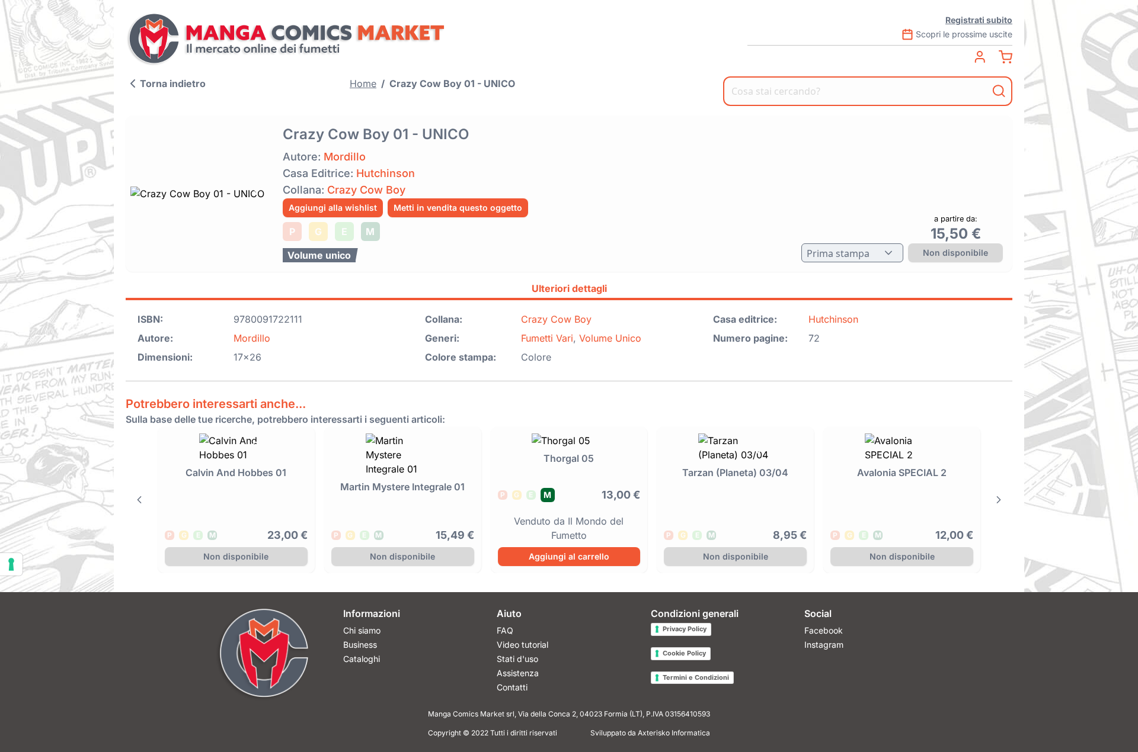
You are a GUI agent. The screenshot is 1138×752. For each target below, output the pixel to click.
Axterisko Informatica (674, 732)
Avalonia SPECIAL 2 (902, 472)
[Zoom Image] (200, 194)
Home (363, 83)
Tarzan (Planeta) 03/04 (735, 472)
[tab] (569, 290)
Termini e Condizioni (696, 677)
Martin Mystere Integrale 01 (402, 487)
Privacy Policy (685, 629)
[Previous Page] (139, 499)
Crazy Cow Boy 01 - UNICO (452, 83)
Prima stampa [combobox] (838, 253)
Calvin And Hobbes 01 (236, 472)
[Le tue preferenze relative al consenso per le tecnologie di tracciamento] (11, 564)
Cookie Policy (684, 653)
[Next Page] (999, 499)
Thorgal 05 (569, 458)
